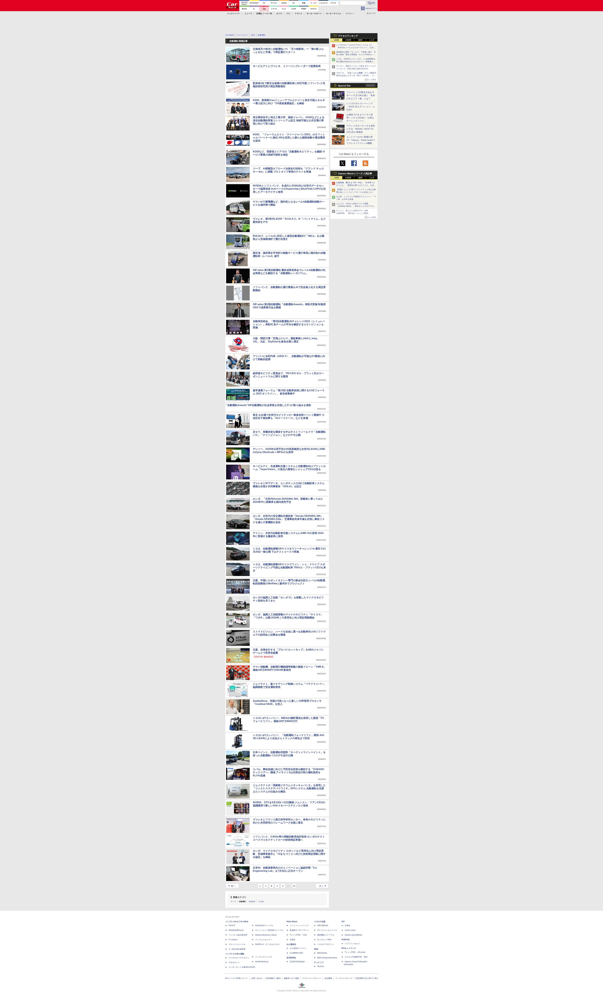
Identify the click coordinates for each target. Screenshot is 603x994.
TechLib (320, 966)
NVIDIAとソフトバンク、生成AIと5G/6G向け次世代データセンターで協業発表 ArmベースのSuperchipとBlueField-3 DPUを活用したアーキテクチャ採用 (289, 188)
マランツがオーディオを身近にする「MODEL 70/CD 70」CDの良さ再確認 (360, 128)
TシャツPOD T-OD (298, 935)
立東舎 (292, 940)
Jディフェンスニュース (327, 930)
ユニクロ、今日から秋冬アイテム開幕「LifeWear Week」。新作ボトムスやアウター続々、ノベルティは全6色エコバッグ (356, 206)
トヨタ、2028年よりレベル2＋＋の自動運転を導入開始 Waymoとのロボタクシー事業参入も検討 (356, 61)
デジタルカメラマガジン (238, 958)
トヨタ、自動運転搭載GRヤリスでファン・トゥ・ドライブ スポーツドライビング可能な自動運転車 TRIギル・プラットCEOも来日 (289, 567)
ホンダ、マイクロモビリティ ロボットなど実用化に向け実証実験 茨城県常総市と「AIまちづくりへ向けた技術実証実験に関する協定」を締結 (289, 853)
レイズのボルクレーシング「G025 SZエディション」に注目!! (360, 106)
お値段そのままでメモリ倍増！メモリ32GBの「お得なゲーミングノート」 (360, 117)
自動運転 (242, 901)
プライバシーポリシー (311, 978)
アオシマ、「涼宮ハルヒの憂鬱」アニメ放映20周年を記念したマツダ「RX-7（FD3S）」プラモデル (356, 75)
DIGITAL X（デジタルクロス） (268, 944)
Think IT (231, 925)
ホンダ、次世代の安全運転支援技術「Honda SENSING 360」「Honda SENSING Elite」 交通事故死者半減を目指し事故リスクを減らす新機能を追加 (289, 519)
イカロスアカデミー (325, 944)
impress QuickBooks (353, 935)
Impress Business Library (266, 935)
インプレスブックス (263, 957)
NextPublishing (261, 962)
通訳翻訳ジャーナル (325, 935)
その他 (260, 901)
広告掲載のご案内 (273, 978)
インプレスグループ (343, 978)
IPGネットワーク (349, 948)
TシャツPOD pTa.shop (355, 952)
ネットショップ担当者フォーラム (269, 930)
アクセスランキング (348, 36)
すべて (233, 901)
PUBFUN (346, 940)
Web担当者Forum (236, 930)
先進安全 (252, 901)
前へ (231, 886)
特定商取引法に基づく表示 (367, 978)
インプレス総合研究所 (237, 935)
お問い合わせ (256, 978)
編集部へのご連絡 (291, 978)
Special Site (344, 85)
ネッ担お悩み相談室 (236, 949)
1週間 (360, 40)
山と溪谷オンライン (298, 948)
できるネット (234, 962)
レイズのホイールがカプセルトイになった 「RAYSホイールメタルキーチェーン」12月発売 (355, 47)
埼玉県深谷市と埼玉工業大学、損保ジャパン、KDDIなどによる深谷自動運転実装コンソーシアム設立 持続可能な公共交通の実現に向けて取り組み (288, 120)
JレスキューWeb (324, 940)
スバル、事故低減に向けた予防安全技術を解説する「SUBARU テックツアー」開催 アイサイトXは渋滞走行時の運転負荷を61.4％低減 (288, 772)
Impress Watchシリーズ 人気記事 (355, 173)
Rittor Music (292, 921)
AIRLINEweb (322, 925)
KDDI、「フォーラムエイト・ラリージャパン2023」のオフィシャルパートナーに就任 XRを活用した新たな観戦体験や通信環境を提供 (289, 137)
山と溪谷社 (291, 944)
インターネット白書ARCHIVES (241, 967)
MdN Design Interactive (327, 958)
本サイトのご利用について (236, 978)
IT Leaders (233, 940)
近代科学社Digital (297, 962)
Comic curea (350, 930)
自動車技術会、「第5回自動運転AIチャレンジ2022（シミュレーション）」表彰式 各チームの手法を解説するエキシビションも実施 (289, 324)
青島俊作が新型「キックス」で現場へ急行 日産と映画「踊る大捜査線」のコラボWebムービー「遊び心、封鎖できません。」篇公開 (356, 54)
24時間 (348, 40)
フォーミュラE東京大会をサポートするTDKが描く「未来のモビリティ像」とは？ (360, 95)
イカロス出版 (319, 921)
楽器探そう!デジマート (299, 930)
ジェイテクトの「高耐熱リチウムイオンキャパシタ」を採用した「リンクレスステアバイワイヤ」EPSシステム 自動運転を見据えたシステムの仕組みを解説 (289, 788)
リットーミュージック (299, 925)
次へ (323, 886)
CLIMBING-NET (296, 953)
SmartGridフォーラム (264, 925)
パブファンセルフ (352, 943)
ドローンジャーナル (236, 944)
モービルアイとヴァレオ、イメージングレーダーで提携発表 (287, 66)
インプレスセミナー (263, 940)
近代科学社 (291, 958)
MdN (316, 949)
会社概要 (328, 978)
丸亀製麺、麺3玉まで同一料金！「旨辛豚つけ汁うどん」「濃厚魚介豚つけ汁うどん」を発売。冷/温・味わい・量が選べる (355, 185)
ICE (343, 921)
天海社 (347, 925)
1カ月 (371, 40)
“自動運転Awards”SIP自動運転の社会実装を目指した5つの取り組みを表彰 (268, 405)
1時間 (336, 40)
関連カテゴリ (239, 897)
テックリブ (318, 962)
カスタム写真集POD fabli (356, 957)
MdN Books (322, 953)
